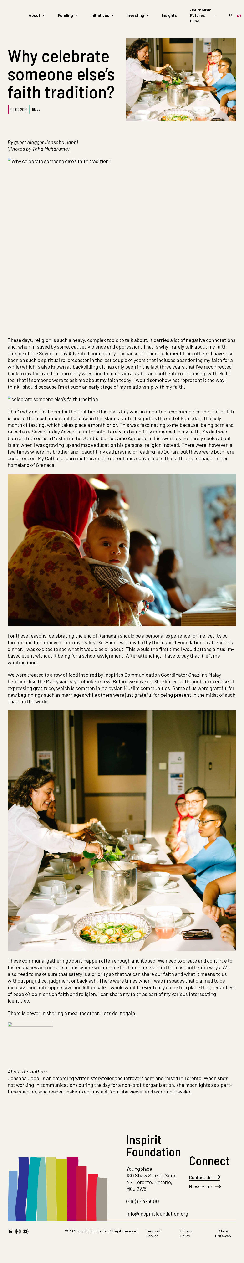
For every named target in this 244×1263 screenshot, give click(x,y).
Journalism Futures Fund (200, 15)
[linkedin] (10, 1234)
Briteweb (223, 1235)
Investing (135, 15)
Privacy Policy (186, 1233)
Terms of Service (153, 1233)
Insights (169, 15)
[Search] (231, 15)
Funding (65, 15)
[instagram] (18, 1234)
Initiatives (100, 15)
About (34, 15)
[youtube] (26, 1234)
